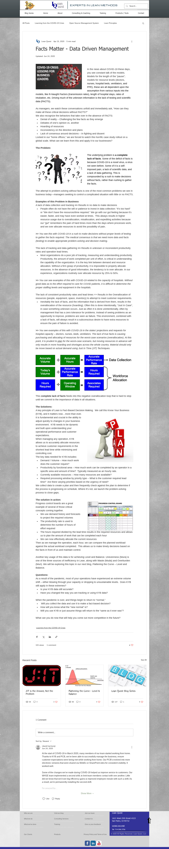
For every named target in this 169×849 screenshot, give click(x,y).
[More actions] (131, 41)
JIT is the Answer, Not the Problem (39, 692)
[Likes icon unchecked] (43, 798)
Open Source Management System (84, 23)
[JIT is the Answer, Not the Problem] (42, 675)
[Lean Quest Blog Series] (127, 675)
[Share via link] (56, 637)
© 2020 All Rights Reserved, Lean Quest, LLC (128, 834)
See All (144, 660)
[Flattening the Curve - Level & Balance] (84, 675)
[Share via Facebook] (37, 637)
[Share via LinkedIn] (50, 637)
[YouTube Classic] (99, 843)
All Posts (26, 23)
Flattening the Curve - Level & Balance (84, 692)
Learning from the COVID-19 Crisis (49, 23)
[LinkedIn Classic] (93, 843)
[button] (143, 23)
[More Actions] (131, 747)
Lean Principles (110, 23)
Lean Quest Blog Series (123, 691)
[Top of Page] (149, 820)
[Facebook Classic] (87, 843)
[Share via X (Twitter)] (43, 637)
